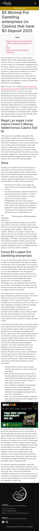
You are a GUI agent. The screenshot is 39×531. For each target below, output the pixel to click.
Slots (8, 48)
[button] (19, 8)
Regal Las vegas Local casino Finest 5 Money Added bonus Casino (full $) (19, 43)
